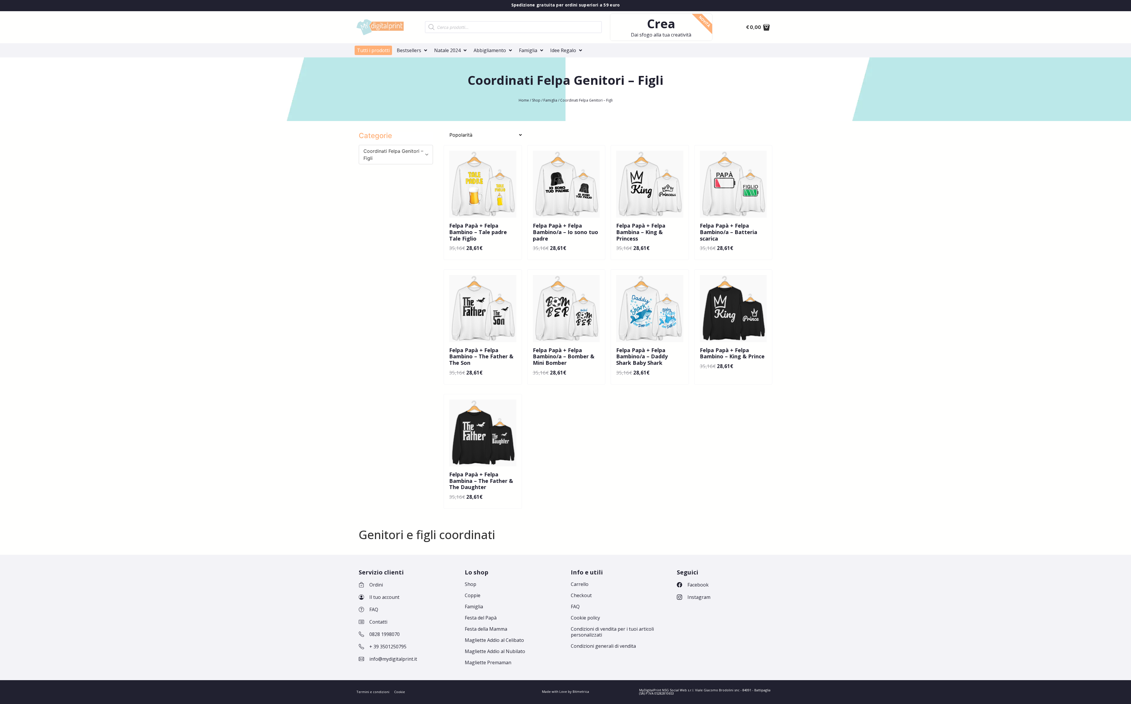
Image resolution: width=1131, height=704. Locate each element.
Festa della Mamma (486, 629)
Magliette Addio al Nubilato (495, 651)
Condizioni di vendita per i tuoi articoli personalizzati (612, 632)
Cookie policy (585, 618)
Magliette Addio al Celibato (494, 640)
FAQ (575, 606)
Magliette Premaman (488, 662)
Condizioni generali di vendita (603, 646)
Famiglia (550, 100)
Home (524, 100)
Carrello (579, 584)
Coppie (472, 595)
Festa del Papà (481, 618)
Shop (536, 100)
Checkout (581, 595)
